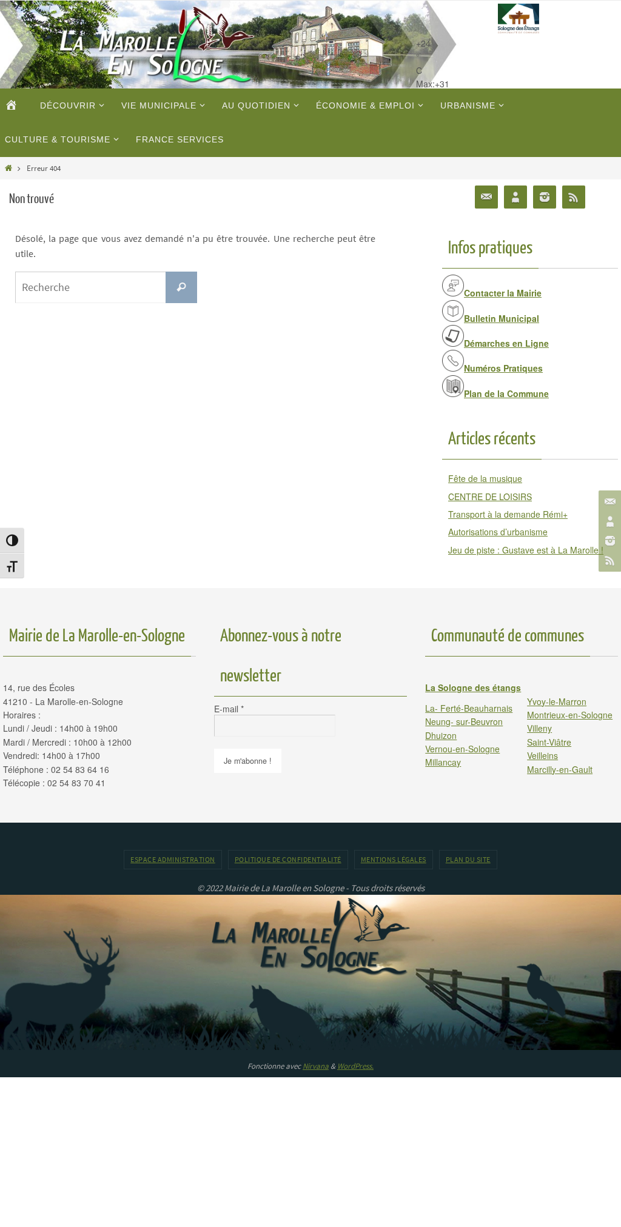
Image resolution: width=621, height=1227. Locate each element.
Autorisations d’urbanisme (498, 532)
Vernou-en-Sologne (462, 749)
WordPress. (355, 1066)
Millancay (443, 762)
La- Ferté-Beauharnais (468, 708)
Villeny (539, 728)
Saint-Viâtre (549, 742)
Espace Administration (172, 859)
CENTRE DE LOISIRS (490, 496)
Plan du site (468, 859)
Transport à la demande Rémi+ (508, 514)
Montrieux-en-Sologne (570, 715)
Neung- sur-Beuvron (464, 721)
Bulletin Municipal (501, 318)
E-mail (229, 709)
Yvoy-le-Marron (556, 701)
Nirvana (316, 1066)
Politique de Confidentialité (288, 859)
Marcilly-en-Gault (559, 769)
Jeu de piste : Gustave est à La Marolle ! (525, 550)
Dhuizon (441, 735)
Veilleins (542, 755)
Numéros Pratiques (503, 368)
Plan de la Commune (506, 393)
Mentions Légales (393, 859)
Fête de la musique (485, 478)
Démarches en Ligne (506, 343)
